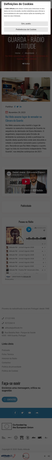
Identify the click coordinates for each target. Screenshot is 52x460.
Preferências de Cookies (26, 29)
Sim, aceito (26, 24)
